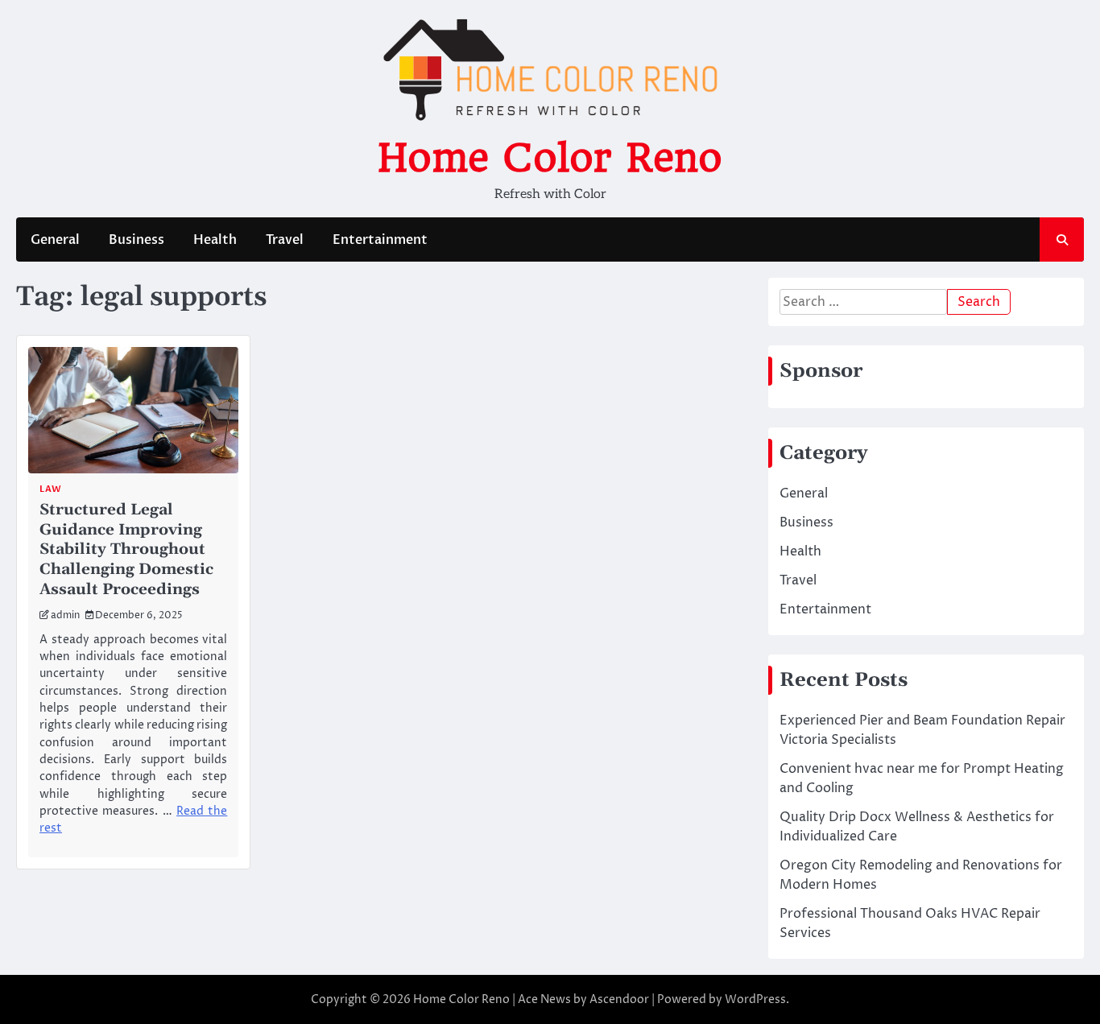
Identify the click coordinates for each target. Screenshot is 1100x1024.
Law (50, 489)
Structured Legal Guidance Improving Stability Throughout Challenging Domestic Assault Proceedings (126, 550)
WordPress (755, 999)
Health (215, 240)
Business (136, 240)
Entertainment (380, 240)
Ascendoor (619, 999)
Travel (285, 240)
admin (65, 615)
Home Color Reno (550, 157)
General (55, 240)
